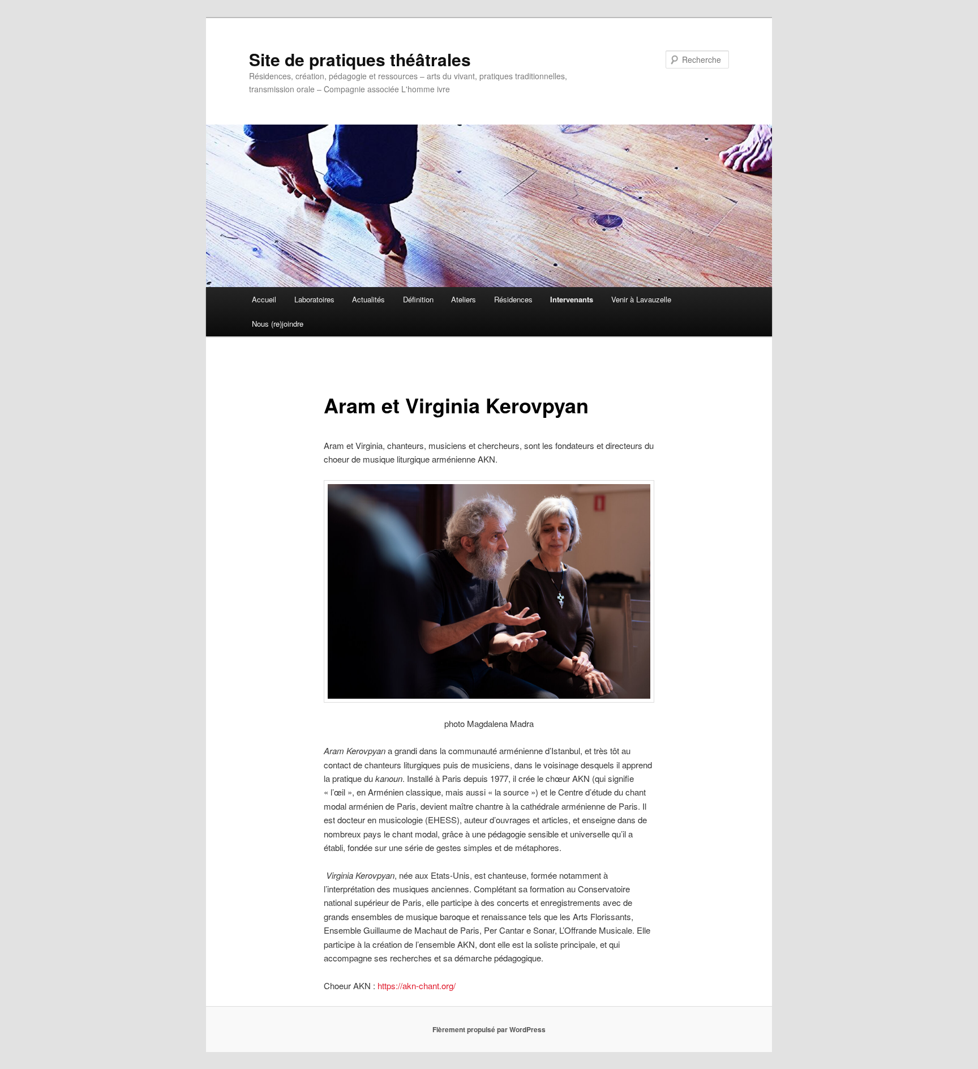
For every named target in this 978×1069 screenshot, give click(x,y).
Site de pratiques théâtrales (360, 59)
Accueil (264, 299)
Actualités (368, 299)
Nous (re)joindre (277, 323)
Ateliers (463, 299)
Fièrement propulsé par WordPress (489, 1029)
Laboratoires (314, 299)
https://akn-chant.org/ (417, 985)
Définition (418, 299)
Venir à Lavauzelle (641, 299)
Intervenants (571, 299)
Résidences (513, 299)
